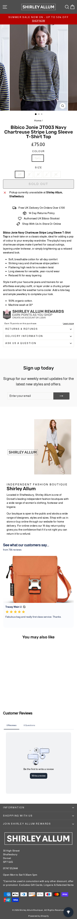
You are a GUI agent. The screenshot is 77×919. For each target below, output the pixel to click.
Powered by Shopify (38, 916)
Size (38, 167)
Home (37, 120)
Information (14, 807)
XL (56, 174)
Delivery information (24, 336)
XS (20, 174)
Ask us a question (20, 343)
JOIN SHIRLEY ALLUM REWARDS (27, 823)
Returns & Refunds (21, 329)
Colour (38, 151)
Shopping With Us (18, 815)
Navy (38, 158)
